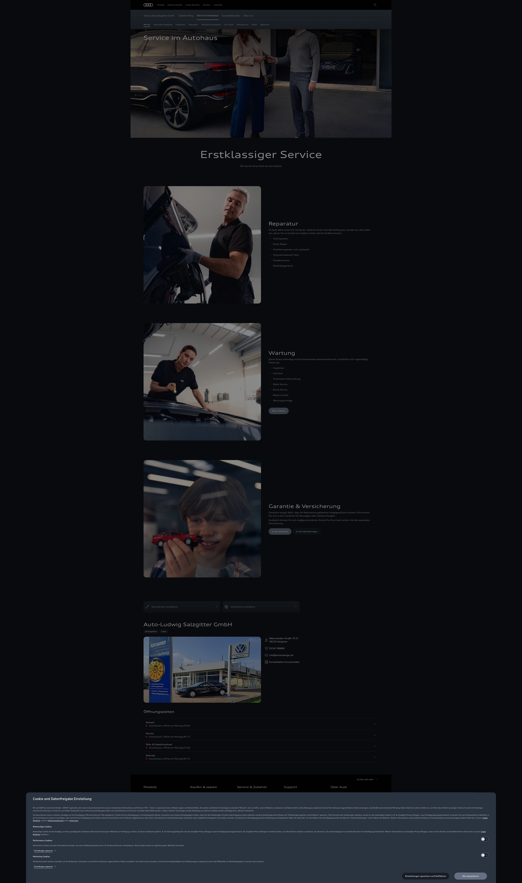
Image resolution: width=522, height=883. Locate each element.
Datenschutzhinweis (56, 821)
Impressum (74, 821)
